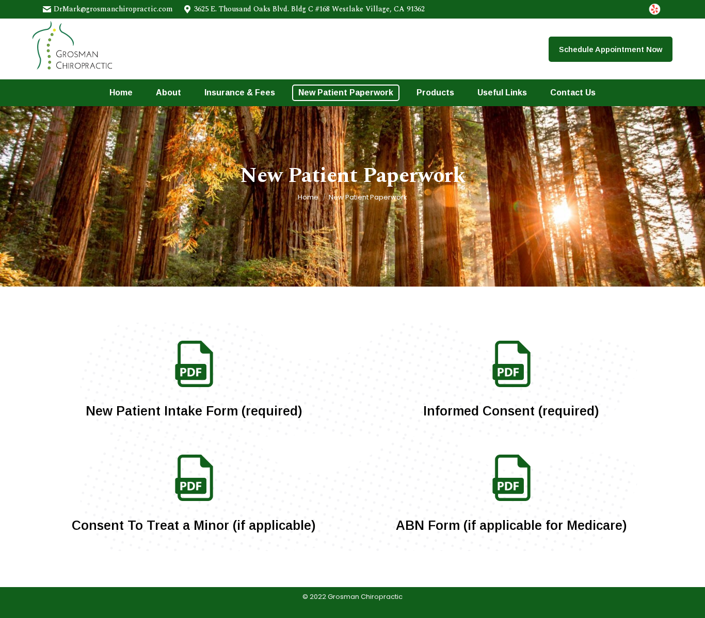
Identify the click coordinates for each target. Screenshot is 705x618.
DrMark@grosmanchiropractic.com (113, 9)
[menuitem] (121, 93)
